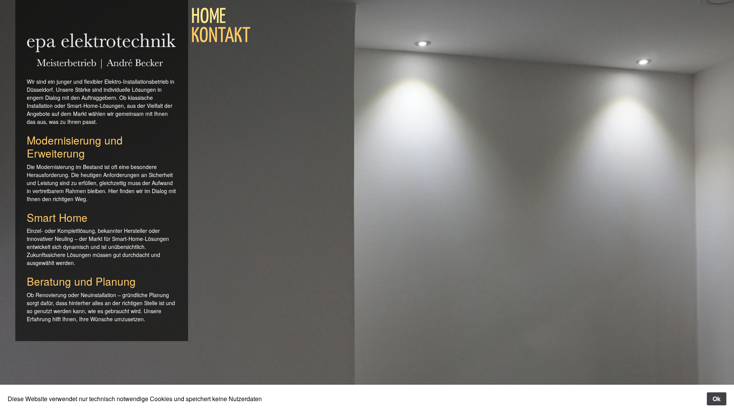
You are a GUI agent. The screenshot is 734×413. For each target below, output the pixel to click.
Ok (717, 398)
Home (208, 17)
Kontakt (220, 36)
